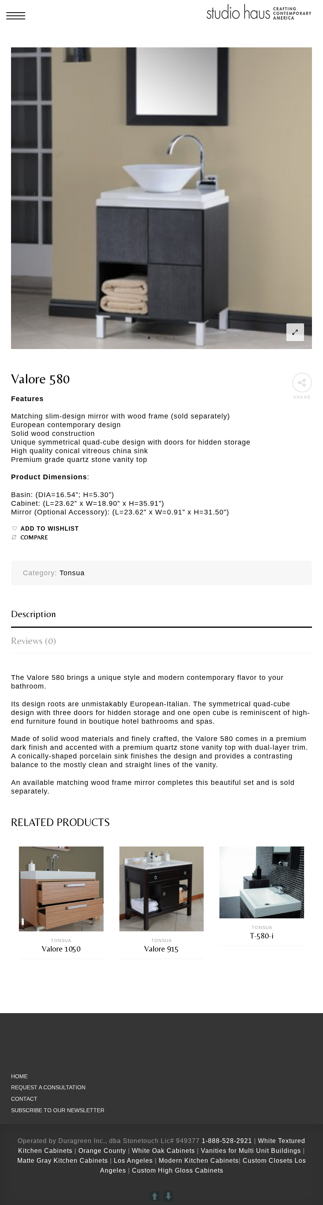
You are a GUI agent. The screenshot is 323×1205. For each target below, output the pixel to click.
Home (19, 1076)
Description (33, 614)
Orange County (103, 1150)
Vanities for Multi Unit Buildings (251, 1150)
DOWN (168, 1196)
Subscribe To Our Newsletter (57, 1110)
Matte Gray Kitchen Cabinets (62, 1160)
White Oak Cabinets (163, 1150)
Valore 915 (161, 948)
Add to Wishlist (49, 529)
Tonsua (72, 573)
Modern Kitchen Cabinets (199, 1160)
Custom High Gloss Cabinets (177, 1170)
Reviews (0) (33, 641)
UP (155, 1196)
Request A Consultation (48, 1088)
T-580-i (261, 935)
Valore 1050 (61, 948)
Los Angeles (133, 1160)
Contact (24, 1099)
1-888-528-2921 (227, 1140)
